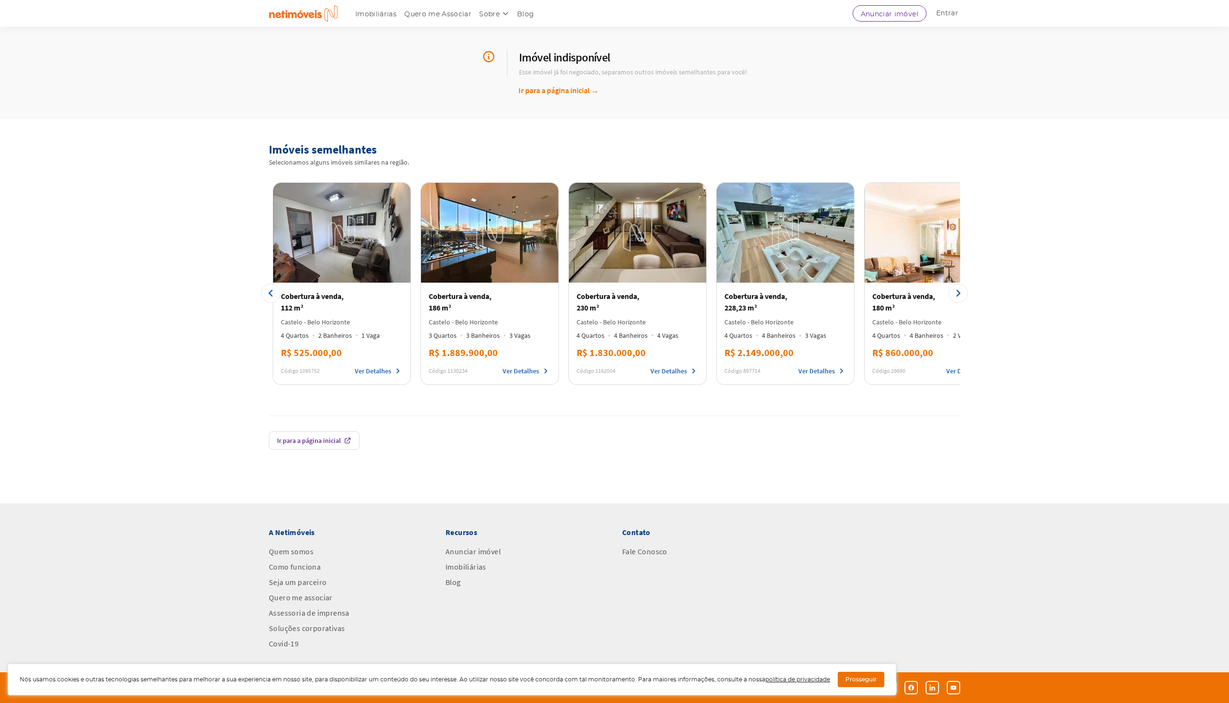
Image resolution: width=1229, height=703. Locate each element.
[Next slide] (958, 293)
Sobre (489, 14)
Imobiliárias (376, 14)
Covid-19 (284, 643)
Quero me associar (301, 597)
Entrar (947, 13)
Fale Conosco (644, 551)
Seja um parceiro (297, 582)
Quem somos (291, 551)
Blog (525, 14)
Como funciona (295, 567)
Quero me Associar (437, 14)
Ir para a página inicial (558, 90)
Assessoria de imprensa (309, 613)
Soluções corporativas (307, 628)
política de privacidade (797, 679)
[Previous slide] (270, 293)
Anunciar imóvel (889, 14)
